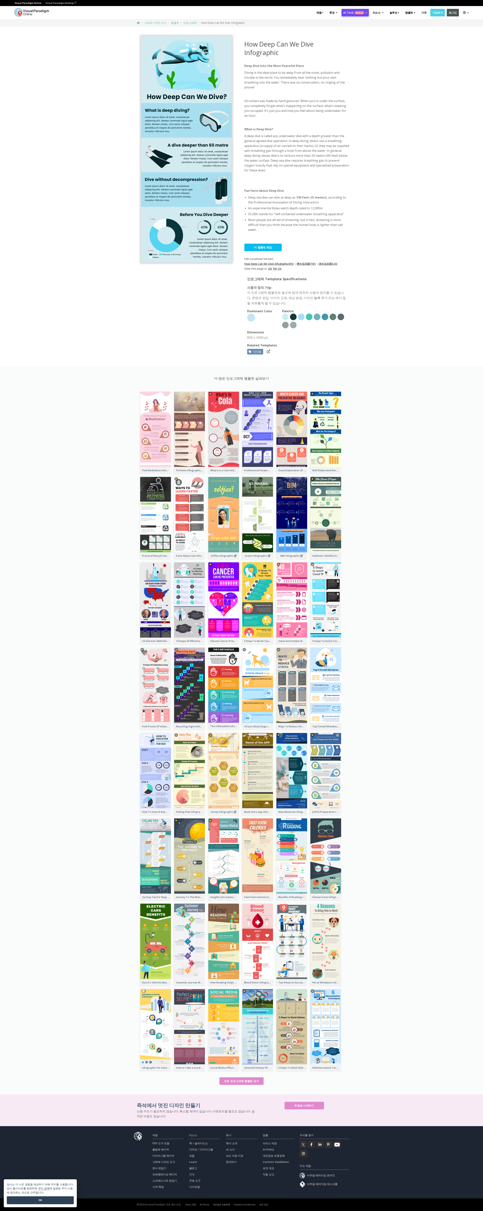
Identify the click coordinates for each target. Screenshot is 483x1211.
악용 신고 (268, 1174)
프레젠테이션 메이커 (164, 1174)
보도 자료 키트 (234, 1155)
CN (279, 268)
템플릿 (175, 23)
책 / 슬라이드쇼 (198, 1143)
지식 (192, 1174)
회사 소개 (231, 1143)
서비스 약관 (270, 1143)
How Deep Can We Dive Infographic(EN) (269, 264)
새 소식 (230, 1149)
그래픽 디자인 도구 (155, 23)
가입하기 (437, 12)
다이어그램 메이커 (163, 1155)
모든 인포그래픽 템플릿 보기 (241, 1081)
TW (275, 268)
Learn (193, 1162)
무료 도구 (195, 1180)
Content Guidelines (276, 1162)
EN (270, 268)
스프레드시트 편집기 (164, 1180)
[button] (333, 12)
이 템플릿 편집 (263, 247)
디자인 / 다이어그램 (201, 1149)
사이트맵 (194, 1187)
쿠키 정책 (43, 1188)
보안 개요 (268, 1168)
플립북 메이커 (160, 1149)
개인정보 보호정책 (274, 1155)
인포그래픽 (190, 23)
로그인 (453, 12)
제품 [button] (318, 12)
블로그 (193, 1168)
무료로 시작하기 (304, 1105)
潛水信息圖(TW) (306, 264)
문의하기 (231, 1162)
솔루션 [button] (393, 12)
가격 (423, 12)
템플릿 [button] (409, 12)
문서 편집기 (159, 1168)
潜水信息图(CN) (328, 264)
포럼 (192, 1155)
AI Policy (268, 1149)
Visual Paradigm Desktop (60, 3)
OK (40, 1200)
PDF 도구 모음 (160, 1143)
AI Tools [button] (353, 12)
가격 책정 (158, 1187)
